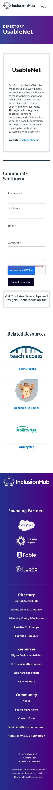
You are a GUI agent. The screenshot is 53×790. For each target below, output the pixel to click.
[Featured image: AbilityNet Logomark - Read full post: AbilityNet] (26, 429)
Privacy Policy (29, 757)
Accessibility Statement (29, 761)
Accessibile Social (26, 408)
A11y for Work (26, 681)
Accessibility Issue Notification (26, 735)
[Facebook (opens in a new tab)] (18, 494)
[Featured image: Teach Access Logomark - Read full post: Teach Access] (26, 352)
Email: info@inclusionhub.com (26, 727)
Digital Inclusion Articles (26, 655)
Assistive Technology (26, 627)
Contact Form (26, 718)
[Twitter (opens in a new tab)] (26, 494)
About (26, 701)
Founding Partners (26, 709)
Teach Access (26, 369)
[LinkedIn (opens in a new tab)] (34, 494)
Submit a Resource (26, 636)
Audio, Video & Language (26, 609)
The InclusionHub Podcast (26, 664)
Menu (43, 7)
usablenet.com (29, 140)
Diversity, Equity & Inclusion (26, 618)
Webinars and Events (26, 672)
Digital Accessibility (27, 601)
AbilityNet (26, 447)
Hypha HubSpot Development (28, 777)
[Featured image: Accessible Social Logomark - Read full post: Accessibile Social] (26, 390)
